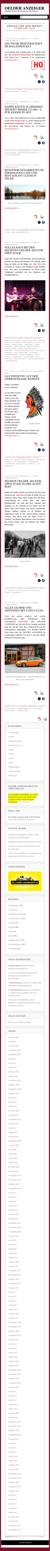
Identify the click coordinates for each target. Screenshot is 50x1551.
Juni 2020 (13, 1149)
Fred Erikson (27, 342)
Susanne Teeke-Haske (13, 155)
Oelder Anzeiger (24, 8)
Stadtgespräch (23, 230)
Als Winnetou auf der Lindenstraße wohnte (22, 377)
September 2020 (15, 1141)
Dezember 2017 (15, 1270)
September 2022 (15, 1089)
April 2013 (13, 1508)
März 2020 (13, 1162)
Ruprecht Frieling (15, 999)
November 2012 (15, 1529)
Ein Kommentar (11, 361)
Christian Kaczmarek (13, 340)
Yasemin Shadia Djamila (36, 359)
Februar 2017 (14, 1313)
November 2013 (15, 1478)
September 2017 (15, 1283)
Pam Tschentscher (21, 352)
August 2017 (14, 1288)
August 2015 (14, 1387)
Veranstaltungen (24, 150)
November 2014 (15, 1426)
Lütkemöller (10, 464)
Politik (11, 754)
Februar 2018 (14, 1262)
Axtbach (17, 459)
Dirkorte (31, 459)
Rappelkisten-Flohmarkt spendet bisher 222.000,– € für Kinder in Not (24, 109)
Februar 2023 (14, 1071)
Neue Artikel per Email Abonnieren (21, 819)
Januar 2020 (13, 1171)
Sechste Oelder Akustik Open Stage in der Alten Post (23, 483)
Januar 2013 (13, 1521)
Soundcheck (33, 352)
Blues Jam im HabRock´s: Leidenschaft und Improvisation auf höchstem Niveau (24, 992)
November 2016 (15, 1326)
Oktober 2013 (14, 1482)
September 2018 (15, 1231)
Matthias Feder (10, 348)
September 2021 (15, 1119)
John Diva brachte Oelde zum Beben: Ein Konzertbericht (23, 975)
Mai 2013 (12, 1504)
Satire (11, 758)
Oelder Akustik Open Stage (24, 350)
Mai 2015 (12, 1400)
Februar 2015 (14, 1413)
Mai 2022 (12, 1102)
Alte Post (37, 338)
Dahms (24, 459)
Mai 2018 (12, 1249)
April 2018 (13, 1253)
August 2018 (14, 1236)
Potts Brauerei (16, 120)
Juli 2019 (12, 1192)
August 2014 (14, 1439)
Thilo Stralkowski (12, 91)
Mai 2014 (12, 1452)
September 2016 (15, 1335)
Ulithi (7, 232)
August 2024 (14, 1046)
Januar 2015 (13, 1417)
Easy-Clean (23, 621)
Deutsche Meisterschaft (21, 54)
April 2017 (13, 1305)
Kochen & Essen (15, 745)
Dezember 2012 (15, 1525)
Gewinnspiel (37, 708)
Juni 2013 (13, 1499)
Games (11, 736)
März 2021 (13, 1132)
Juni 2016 (13, 1344)
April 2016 (13, 1352)
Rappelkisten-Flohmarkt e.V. (16, 123)
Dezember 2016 (15, 1322)
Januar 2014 (13, 1469)
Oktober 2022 (14, 1084)
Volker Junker (28, 357)
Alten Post (37, 264)
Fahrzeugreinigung (24, 708)
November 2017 (15, 1275)
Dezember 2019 (15, 1175)
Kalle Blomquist (20, 462)
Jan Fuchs (37, 342)
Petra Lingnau (10, 710)
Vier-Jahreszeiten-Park (19, 232)
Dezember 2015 (15, 1370)
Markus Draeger (19, 346)
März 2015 (13, 1408)
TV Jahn (23, 91)
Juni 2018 (13, 1244)
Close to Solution (29, 340)
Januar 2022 (13, 1115)
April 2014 (13, 1456)
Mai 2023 (12, 1067)
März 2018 (13, 1257)
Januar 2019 (13, 1218)
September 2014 (15, 1434)
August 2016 (14, 1339)
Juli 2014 (12, 1443)
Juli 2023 (12, 1059)
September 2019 (15, 1188)
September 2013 (15, 1486)
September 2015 (15, 1383)
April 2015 (13, 1404)
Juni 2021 (13, 1128)
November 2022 (15, 1080)
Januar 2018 (13, 1266)
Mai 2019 (12, 1201)
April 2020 (13, 1158)
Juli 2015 (12, 1391)
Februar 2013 (14, 1517)
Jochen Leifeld (17, 344)
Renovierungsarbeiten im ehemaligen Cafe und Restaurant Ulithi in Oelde (24, 174)
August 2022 (14, 1093)
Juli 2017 (12, 1292)
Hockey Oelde (38, 89)
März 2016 (13, 1357)
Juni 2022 (13, 1097)
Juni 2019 (13, 1197)
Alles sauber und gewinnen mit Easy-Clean (24, 609)
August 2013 (14, 1491)
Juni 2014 (13, 1447)
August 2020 (14, 1145)
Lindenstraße (33, 462)
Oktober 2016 (14, 1331)
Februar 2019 (14, 1214)
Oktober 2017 (14, 1279)
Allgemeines (22, 706)
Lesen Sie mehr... (24, 802)
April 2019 (13, 1205)
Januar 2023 (13, 1076)
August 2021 (14, 1123)
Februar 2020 (14, 1167)
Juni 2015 (13, 1396)
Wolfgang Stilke (19, 359)
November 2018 (15, 1227)
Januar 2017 (13, 1318)
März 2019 (13, 1210)
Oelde (42, 230)
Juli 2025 (12, 1041)
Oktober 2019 (14, 1184)
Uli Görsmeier (16, 357)
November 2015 (15, 1374)
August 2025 (14, 1037)
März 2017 (13, 1309)
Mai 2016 (12, 1348)
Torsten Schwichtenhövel (18, 972)
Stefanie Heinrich (11, 354)
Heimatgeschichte (25, 457)
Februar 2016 (14, 1361)
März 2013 (13, 1512)
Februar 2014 (14, 1465)
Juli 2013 (12, 1495)
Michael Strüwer (24, 348)
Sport (20, 89)
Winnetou (31, 464)
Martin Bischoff (33, 346)
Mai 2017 (12, 1300)
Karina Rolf (28, 344)
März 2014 (13, 1460)
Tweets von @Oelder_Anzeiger (19, 1022)
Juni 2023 (13, 1063)
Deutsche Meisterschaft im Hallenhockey (23, 45)
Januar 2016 (13, 1365)
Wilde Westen (22, 464)
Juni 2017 (13, 1296)
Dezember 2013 (15, 1473)
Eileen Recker (16, 342)
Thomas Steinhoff (26, 354)
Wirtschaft (33, 706)
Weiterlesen (12, 60)
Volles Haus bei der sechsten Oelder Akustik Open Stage (24, 250)
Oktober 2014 (14, 1430)
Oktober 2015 (14, 1378)
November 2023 (15, 1050)
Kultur (20, 338)
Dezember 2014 (15, 1421)
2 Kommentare (22, 710)
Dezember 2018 (15, 1223)
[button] (39, 81)
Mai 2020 (12, 1154)
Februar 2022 (14, 1110)
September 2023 (15, 1054)
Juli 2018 (12, 1240)
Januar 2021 (13, 1136)
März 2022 (13, 1106)
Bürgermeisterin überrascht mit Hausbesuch (25, 841)
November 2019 (15, 1179)
